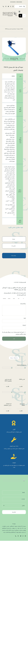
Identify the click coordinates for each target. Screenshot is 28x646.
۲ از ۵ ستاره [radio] (19, 299)
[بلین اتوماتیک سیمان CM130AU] (7, 396)
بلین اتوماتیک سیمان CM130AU (7, 404)
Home (22, 29)
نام (25, 318)
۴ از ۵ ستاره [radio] (9, 299)
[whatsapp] (10, 6)
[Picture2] (10, 12)
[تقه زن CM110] (21, 372)
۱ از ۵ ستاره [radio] (24, 299)
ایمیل (24, 325)
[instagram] (12, 6)
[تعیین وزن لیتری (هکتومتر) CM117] (7, 372)
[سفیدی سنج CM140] (21, 396)
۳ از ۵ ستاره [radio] (14, 299)
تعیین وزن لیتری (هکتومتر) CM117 (8, 380)
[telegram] (8, 6)
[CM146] (14, 49)
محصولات (18, 29)
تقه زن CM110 (22, 379)
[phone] (3, 6)
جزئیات (20, 386)
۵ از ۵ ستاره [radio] (4, 299)
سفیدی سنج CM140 (22, 404)
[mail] (5, 6)
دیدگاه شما (23, 304)
